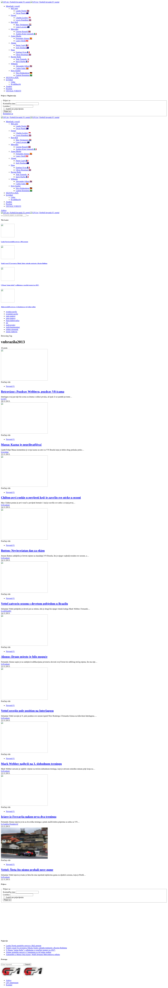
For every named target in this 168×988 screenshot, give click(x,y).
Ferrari (13, 15)
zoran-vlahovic (11, 332)
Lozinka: (6, 106)
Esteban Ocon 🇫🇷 (23, 52)
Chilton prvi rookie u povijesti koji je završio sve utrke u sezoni (41, 497)
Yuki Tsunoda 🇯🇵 (23, 59)
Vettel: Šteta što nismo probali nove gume (27, 869)
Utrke (13, 82)
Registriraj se (8, 114)
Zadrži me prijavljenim (14, 109)
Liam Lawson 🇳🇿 (23, 27)
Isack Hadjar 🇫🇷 (22, 61)
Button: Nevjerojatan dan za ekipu (23, 550)
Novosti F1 (10, 386)
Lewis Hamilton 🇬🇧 (23, 20)
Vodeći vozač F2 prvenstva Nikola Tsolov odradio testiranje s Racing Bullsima (24, 263)
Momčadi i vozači (13, 6)
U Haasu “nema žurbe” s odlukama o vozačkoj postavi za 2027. (20, 285)
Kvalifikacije (16, 84)
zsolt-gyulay (10, 325)
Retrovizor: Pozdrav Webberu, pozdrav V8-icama (32, 391)
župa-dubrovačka (12, 321)
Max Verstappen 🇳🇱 (23, 25)
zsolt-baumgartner (13, 327)
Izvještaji (9, 80)
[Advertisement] (20, 918)
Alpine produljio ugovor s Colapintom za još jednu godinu (18, 307)
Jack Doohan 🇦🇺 (22, 48)
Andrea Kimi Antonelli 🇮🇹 (26, 34)
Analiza (9, 86)
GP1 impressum (12, 983)
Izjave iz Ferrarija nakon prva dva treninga (28, 816)
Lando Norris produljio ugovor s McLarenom (14, 241)
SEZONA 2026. (12, 77)
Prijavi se (7, 111)
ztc (7, 323)
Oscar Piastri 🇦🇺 (22, 13)
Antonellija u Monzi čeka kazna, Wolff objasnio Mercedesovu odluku (33, 954)
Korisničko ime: (9, 104)
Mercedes (14, 29)
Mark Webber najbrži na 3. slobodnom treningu (31, 763)
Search (27, 964)
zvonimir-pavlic (12, 314)
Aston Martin (16, 36)
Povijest (9, 89)
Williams (14, 64)
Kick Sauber (16, 71)
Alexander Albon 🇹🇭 (24, 66)
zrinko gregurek (12, 329)
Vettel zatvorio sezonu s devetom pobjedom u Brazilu (34, 603)
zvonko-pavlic (11, 312)
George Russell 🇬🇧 (23, 31)
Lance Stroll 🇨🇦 (22, 41)
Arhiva (3, 210)
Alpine (13, 43)
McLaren (14, 8)
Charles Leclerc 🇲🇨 (23, 18)
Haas (13, 50)
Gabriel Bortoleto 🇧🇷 (24, 75)
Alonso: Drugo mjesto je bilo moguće (24, 656)
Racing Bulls (16, 57)
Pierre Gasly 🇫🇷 (22, 45)
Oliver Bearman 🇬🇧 (23, 55)
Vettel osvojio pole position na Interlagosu (27, 710)
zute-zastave (10, 316)
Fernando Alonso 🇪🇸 (24, 38)
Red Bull (14, 22)
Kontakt (9, 985)
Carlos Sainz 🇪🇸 (22, 68)
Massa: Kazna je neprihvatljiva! (21, 444)
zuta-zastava (10, 318)
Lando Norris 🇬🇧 (22, 11)
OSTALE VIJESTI (13, 91)
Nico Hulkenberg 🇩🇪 (24, 73)
